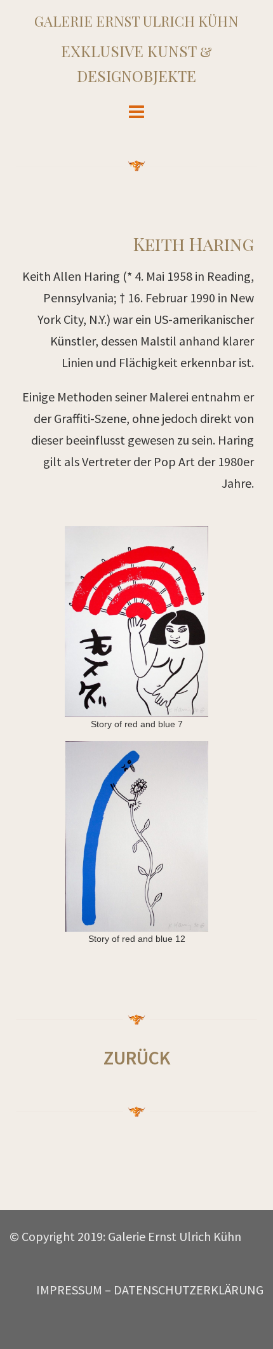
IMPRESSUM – (73, 1290)
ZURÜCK (136, 1057)
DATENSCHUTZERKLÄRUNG (188, 1290)
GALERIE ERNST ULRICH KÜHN (136, 20)
